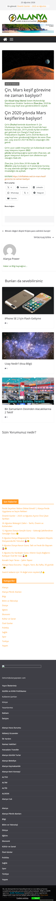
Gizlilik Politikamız (16, 893)
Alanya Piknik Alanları (12, 592)
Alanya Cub (7, 799)
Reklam (5, 713)
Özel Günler (7, 623)
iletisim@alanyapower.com (14, 678)
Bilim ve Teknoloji (12, 84)
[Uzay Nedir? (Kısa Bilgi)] (28, 333)
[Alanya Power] (5, 39)
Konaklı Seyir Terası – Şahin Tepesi (17, 560)
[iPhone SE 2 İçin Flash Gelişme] (28, 288)
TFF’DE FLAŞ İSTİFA (42, 237)
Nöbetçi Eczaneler (10, 733)
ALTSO (5, 777)
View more (44, 895)
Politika (5, 627)
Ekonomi (6, 614)
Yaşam (5, 645)
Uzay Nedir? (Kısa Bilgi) (18, 363)
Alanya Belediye (9, 760)
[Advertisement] (30, 219)
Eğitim (5, 609)
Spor (4, 636)
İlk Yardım (6, 739)
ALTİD (4, 788)
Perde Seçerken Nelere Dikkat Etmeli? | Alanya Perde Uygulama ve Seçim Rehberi (31, 6)
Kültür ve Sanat (9, 618)
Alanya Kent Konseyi (11, 771)
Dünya (5, 605)
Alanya (5, 587)
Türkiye (5, 641)
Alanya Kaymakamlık (11, 766)
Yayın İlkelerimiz (9, 685)
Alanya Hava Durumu (11, 727)
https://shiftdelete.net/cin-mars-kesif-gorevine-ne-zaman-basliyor (25, 177)
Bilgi (4, 596)
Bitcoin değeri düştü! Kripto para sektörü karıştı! (27, 231)
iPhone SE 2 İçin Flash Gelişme (23, 318)
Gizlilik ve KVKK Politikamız (14, 691)
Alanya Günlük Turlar (11, 755)
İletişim (5, 718)
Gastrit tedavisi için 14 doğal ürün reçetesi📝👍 (23, 572)
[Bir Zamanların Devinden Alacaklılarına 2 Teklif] (28, 378)
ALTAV (4, 782)
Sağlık (4, 632)
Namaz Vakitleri (9, 744)
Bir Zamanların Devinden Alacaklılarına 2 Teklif (28, 410)
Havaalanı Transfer (10, 749)
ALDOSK (5, 793)
